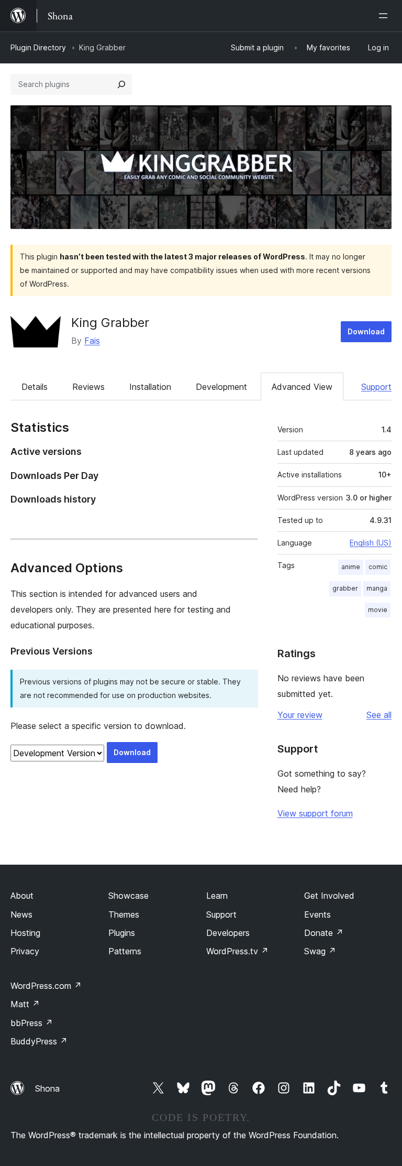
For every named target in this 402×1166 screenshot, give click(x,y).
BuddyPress (39, 1041)
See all (379, 715)
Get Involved (329, 895)
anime (350, 567)
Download (366, 331)
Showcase (128, 895)
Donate (323, 933)
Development (221, 387)
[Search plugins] (121, 84)
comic (377, 567)
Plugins (121, 933)
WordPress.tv (237, 951)
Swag (320, 951)
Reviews (88, 387)
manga (376, 588)
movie (377, 610)
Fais (92, 340)
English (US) (371, 542)
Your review (299, 715)
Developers (228, 933)
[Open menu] (385, 15)
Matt (25, 1004)
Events (317, 914)
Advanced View (302, 387)
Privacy (24, 951)
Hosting (25, 933)
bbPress (31, 1023)
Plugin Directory (38, 47)
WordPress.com (46, 985)
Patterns (124, 951)
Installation (150, 387)
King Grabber (110, 322)
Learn (217, 895)
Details (34, 387)
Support (376, 387)
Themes (123, 914)
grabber (345, 588)
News (21, 914)
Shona (47, 1088)
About (22, 895)
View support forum (315, 813)
